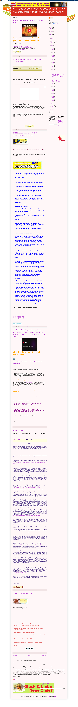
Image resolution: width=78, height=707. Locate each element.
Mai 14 (53, 83)
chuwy (49, 696)
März (52, 105)
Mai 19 (53, 65)
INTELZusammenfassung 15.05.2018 (25, 133)
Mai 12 (53, 86)
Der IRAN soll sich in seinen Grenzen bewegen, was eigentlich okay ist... (28, 60)
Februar (52, 106)
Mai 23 (53, 59)
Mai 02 (53, 100)
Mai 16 (53, 69)
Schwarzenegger (29, 382)
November (53, 38)
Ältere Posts (44, 655)
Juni (52, 45)
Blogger (55, 696)
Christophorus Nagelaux (45, 683)
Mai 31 (53, 48)
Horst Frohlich (15, 119)
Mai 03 (53, 99)
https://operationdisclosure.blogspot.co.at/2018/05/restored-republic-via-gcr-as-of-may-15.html (23, 135)
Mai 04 (53, 97)
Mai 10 (53, 89)
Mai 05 (53, 96)
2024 (51, 27)
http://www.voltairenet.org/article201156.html (17, 64)
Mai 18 (53, 66)
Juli (51, 44)
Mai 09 (53, 90)
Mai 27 (53, 53)
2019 (51, 34)
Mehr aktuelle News (16, 370)
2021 (51, 31)
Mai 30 (53, 49)
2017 (51, 109)
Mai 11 (53, 87)
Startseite (29, 655)
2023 (51, 28)
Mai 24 (53, 58)
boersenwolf (16, 679)
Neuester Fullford (18, 430)
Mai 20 (53, 63)
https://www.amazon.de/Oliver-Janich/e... (25, 47)
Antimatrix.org (17, 581)
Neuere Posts (15, 655)
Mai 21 (53, 62)
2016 (51, 111)
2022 (51, 30)
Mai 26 (53, 55)
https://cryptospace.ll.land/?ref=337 (19, 49)
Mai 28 (53, 52)
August (52, 42)
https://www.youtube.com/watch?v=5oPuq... (21, 46)
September (53, 41)
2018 (51, 35)
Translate (56, 23)
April (52, 103)
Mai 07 (53, 93)
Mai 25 (53, 56)
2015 (51, 112)
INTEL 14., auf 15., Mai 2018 (22, 593)
